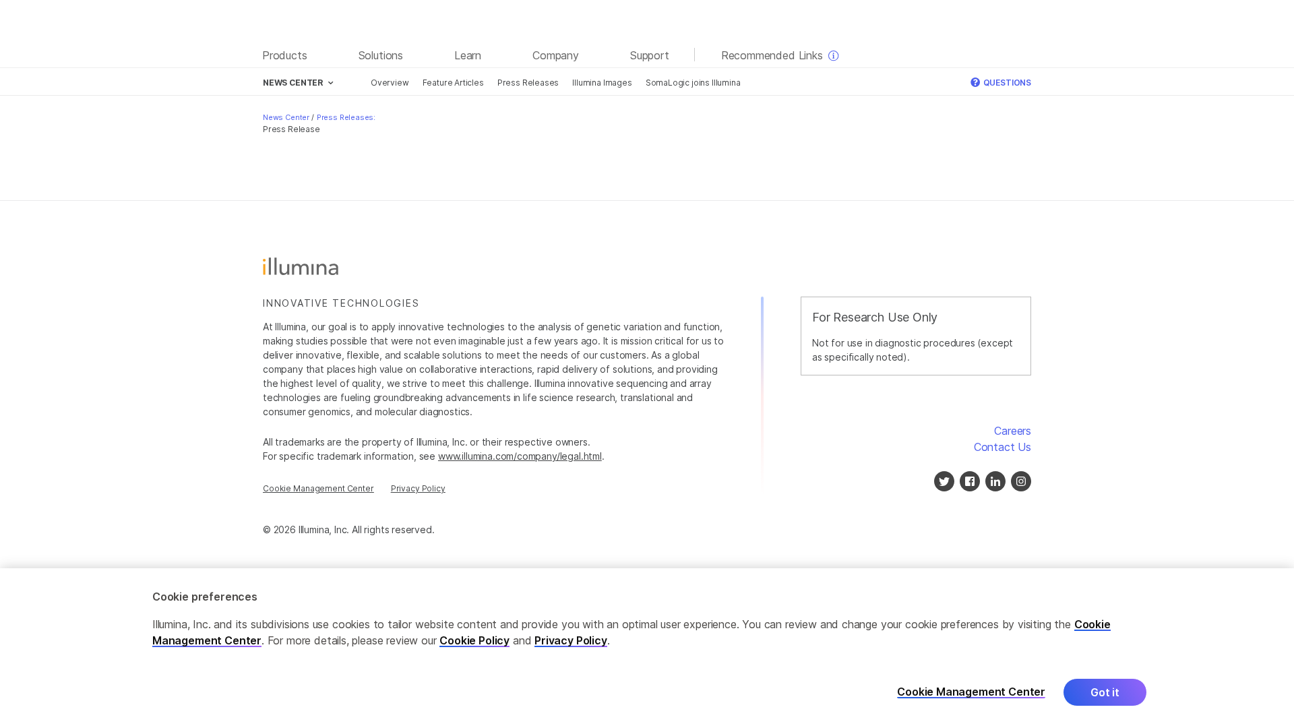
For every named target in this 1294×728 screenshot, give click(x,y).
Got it (1104, 692)
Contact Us (1002, 447)
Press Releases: (346, 117)
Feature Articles (453, 83)
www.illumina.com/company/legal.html (520, 456)
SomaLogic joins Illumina (693, 83)
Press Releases (528, 83)
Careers (1012, 430)
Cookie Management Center (318, 488)
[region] (647, 648)
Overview (390, 83)
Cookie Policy (474, 640)
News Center (286, 117)
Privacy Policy (418, 488)
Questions (1006, 83)
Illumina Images (601, 83)
